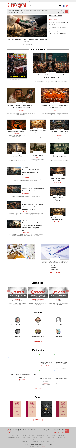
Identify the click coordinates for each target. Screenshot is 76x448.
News (29, 435)
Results (58, 272)
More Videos (38, 388)
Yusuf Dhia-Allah (16, 158)
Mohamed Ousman (25, 211)
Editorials (23, 437)
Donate (44, 435)
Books (33, 441)
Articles (29, 441)
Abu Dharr (38, 134)
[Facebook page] (63, 5)
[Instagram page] (67, 5)
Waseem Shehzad (25, 177)
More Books (38, 419)
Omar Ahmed (59, 135)
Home (20, 435)
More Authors (38, 341)
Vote (50, 272)
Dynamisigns (43, 446)
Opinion (28, 437)
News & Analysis (35, 437)
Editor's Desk (65, 437)
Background (34, 439)
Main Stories (18, 437)
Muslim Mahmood (25, 193)
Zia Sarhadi (38, 157)
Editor (55, 110)
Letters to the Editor (41, 439)
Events (38, 441)
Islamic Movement (51, 437)
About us (48, 435)
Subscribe (39, 435)
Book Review (58, 437)
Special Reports (43, 437)
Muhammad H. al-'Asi (45, 365)
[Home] (30, 5)
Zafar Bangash (51, 79)
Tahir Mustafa (59, 158)
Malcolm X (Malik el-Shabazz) (38, 299)
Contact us (54, 435)
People (48, 441)
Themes (52, 441)
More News (53, 37)
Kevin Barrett (21, 110)
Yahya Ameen (61, 367)
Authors (33, 435)
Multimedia (43, 441)
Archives (24, 435)
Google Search (61, 435)
